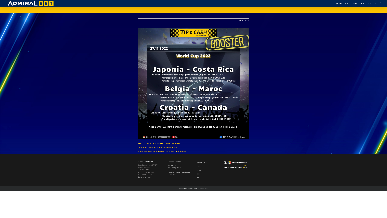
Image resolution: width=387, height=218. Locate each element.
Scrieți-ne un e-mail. (144, 177)
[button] (380, 3)
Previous (240, 20)
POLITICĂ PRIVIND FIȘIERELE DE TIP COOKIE (179, 173)
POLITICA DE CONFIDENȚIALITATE (175, 167)
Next (246, 20)
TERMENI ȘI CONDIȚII (175, 161)
